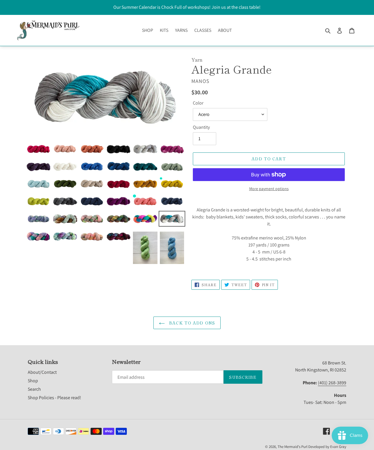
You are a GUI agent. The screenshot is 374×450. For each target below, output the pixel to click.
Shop (33, 381)
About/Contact (42, 372)
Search (34, 389)
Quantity (201, 127)
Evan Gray (338, 446)
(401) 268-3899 (332, 383)
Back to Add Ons (191, 323)
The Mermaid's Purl (292, 446)
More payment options (269, 188)
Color (198, 103)
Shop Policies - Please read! (54, 398)
